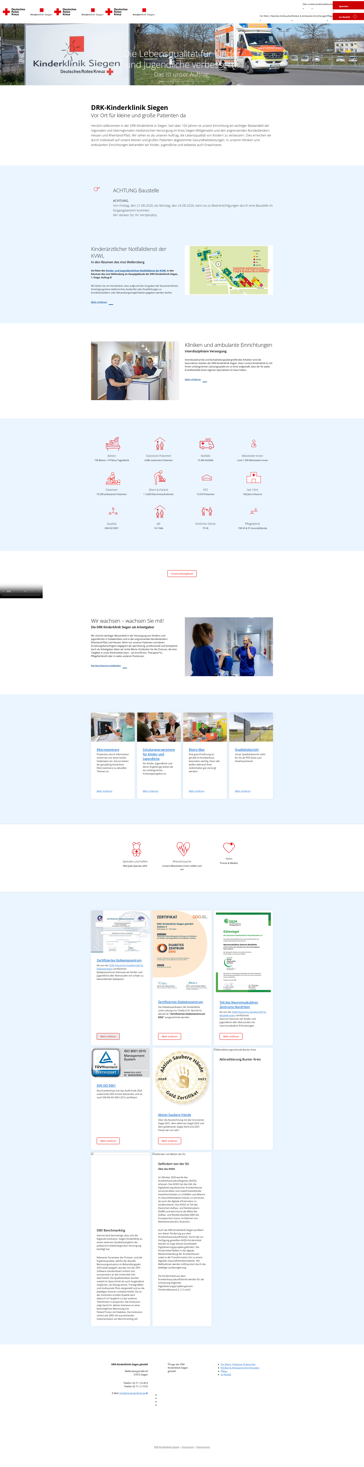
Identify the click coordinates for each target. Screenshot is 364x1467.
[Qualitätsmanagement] (251, 726)
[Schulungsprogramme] (159, 726)
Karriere (315, 4)
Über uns (307, 4)
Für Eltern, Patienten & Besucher (275, 15)
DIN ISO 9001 (106, 1085)
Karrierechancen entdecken (106, 665)
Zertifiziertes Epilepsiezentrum (119, 960)
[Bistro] (205, 726)
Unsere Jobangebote (182, 573)
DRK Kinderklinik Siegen (166, 1447)
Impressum (188, 1447)
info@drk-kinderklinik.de (132, 1393)
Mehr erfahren (99, 302)
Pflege (330, 15)
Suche (330, 4)
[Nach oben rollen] (357, 1460)
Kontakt (323, 4)
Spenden (344, 6)
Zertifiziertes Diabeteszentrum (180, 1002)
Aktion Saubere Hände (174, 1115)
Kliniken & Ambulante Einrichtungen (309, 15)
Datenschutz (203, 1447)
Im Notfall (344, 16)
